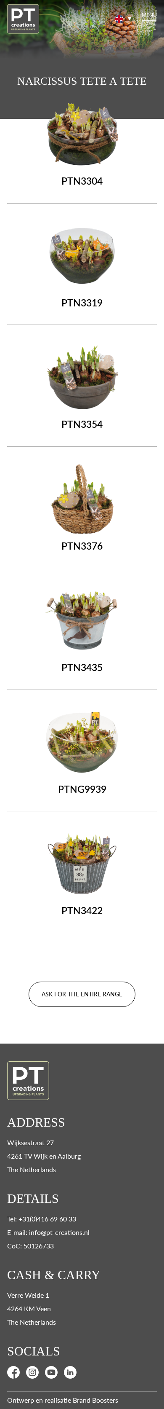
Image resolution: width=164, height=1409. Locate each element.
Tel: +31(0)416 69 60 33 (41, 1219)
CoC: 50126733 (30, 1246)
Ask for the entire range (82, 994)
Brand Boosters (95, 1400)
